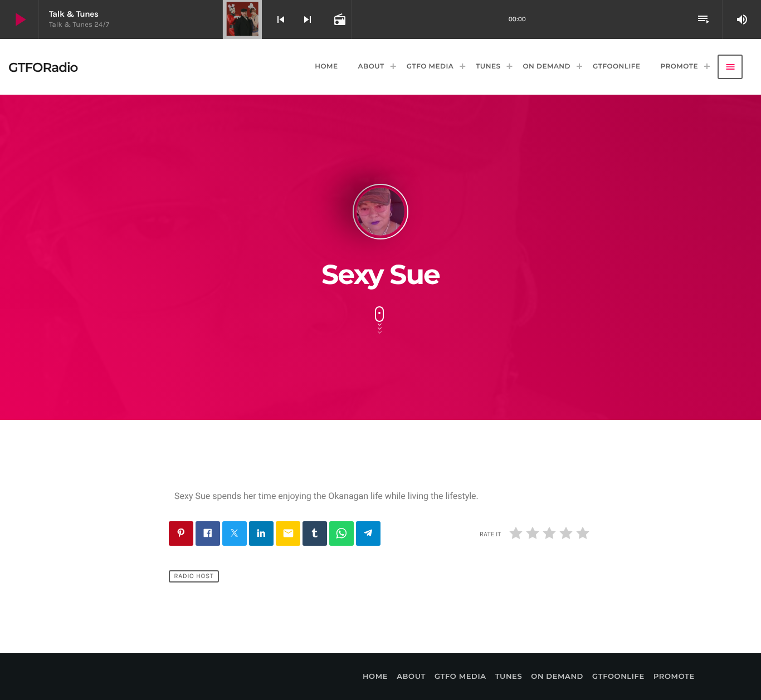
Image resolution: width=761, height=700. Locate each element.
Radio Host (193, 576)
